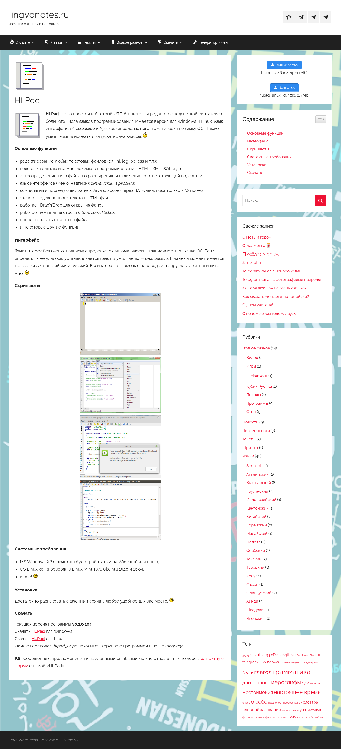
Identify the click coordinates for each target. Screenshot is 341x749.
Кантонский (257, 508)
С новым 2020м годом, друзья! (270, 313)
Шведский (256, 609)
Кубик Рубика (259, 386)
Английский (257, 474)
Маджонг (258, 376)
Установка (256, 164)
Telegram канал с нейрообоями (271, 271)
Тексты (248, 439)
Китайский (256, 516)
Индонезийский (261, 499)
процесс (288, 702)
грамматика (292, 672)
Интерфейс (257, 141)
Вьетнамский (258, 482)
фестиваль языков (253, 717)
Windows (271, 662)
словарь (310, 702)
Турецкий (255, 567)
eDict (275, 655)
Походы (253, 394)
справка (287, 710)
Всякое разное (256, 348)
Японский (255, 618)
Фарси (252, 584)
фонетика (271, 717)
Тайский (253, 559)
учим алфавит (310, 710)
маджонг (315, 683)
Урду (250, 576)
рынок (298, 702)
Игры (251, 366)
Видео (252, 357)
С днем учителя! (257, 305)
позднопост (275, 702)
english (286, 655)
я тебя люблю (314, 717)
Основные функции (265, 133)
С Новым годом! (257, 237)
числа (291, 717)
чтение (301, 717)
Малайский (256, 533)
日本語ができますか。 (262, 254)
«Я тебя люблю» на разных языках (274, 288)
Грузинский (257, 491)
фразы (282, 717)
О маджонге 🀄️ (256, 245)
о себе (259, 702)
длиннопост (256, 682)
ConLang (260, 654)
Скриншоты (258, 149)
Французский (258, 593)
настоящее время (297, 692)
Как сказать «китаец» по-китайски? (275, 296)
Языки (248, 456)
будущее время (309, 662)
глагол (263, 672)
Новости (250, 422)
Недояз (253, 542)
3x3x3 (245, 655)
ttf (260, 662)
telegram (250, 662)
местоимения (257, 692)
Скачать (254, 172)
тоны (296, 710)
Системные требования (269, 157)
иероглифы (286, 682)
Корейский (256, 525)
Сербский (255, 550)
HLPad (297, 655)
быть (247, 672)
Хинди (252, 601)
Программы (257, 403)
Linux (305, 655)
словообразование (261, 709)
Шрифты (250, 447)
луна (305, 683)
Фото (251, 411)
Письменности (256, 430)
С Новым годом (289, 662)
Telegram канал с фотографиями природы (281, 279)
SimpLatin (251, 262)
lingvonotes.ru (39, 14)
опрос (246, 702)
